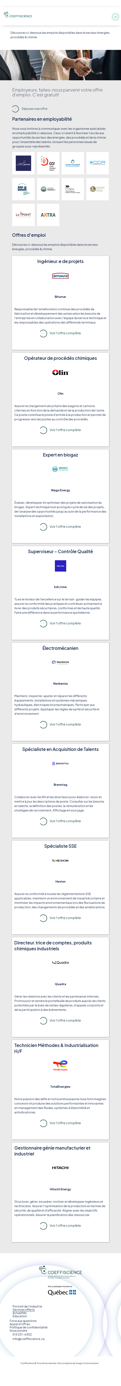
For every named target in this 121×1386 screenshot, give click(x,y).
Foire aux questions (23, 1321)
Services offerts (24, 1309)
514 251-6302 (22, 1334)
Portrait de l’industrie (27, 1306)
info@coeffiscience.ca (29, 1339)
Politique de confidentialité (29, 1327)
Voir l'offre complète (65, 333)
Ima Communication (87, 1363)
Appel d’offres (20, 1324)
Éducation (20, 1316)
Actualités (20, 1313)
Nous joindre (18, 1330)
